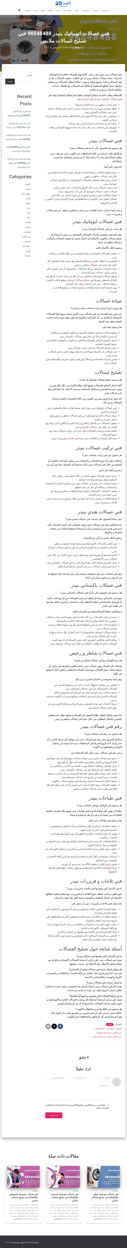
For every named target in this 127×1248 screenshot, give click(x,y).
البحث (29, 75)
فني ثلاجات (72, 438)
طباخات (27, 222)
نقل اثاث (95, 10)
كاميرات (27, 10)
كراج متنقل (85, 10)
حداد (28, 208)
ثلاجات (35, 10)
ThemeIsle (9, 1242)
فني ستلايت (105, 10)
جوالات (50, 10)
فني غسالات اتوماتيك (103, 1033)
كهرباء (28, 251)
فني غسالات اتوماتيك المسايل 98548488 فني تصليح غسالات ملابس (64, 1197)
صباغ (42, 10)
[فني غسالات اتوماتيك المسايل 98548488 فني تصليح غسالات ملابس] (63, 1177)
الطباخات (106, 867)
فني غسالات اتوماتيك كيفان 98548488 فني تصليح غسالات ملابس (104, 1197)
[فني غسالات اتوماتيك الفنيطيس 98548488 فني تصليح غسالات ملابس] (23, 1177)
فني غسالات (95, 264)
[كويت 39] (63, 4)
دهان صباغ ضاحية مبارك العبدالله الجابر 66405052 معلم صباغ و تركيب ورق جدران (18, 163)
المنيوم (27, 184)
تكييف (58, 10)
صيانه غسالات (110, 415)
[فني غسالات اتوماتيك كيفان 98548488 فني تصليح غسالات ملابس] (103, 1177)
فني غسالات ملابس (99, 1037)
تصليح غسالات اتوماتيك (78, 280)
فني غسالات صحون (114, 1037)
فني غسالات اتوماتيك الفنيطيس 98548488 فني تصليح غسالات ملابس (23, 1197)
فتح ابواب (27, 232)
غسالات (110, 1024)
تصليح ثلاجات (110, 1029)
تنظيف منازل (67, 10)
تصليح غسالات (77, 287)
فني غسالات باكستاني (90, 427)
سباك (77, 10)
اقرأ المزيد (98, 1219)
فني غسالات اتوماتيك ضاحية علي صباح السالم (99, 99)
